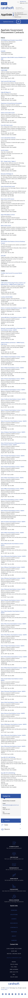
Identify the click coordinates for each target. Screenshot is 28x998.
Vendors (14, 910)
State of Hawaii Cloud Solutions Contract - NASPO (12, 466)
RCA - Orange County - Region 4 (8, 161)
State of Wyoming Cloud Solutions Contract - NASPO (13, 746)
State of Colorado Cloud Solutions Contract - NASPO (13, 410)
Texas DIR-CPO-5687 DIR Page (8, 757)
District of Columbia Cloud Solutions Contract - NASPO (13, 308)
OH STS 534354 (4, 150)
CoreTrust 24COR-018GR (6, 297)
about (14, 936)
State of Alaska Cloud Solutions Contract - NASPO (12, 367)
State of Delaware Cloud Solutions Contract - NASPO (13, 432)
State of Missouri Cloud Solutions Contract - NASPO (13, 567)
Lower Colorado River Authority (8, 137)
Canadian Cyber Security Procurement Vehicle (11, 273)
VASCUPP (3, 255)
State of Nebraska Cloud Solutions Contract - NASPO (13, 589)
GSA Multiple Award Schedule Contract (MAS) (11, 40)
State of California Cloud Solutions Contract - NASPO (13, 399)
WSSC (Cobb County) (6, 225)
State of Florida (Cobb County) (8, 186)
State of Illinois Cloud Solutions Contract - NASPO (12, 488)
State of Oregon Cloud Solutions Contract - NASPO (12, 645)
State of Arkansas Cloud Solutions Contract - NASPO (13, 389)
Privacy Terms (4, 989)
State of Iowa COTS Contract (7, 199)
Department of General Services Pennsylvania (11, 103)
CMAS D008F (4, 70)
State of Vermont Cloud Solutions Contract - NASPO (13, 713)
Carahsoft (7, 988)
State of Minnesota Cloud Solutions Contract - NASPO (13, 556)
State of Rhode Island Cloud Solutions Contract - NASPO (14, 667)
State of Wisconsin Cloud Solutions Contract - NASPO (13, 735)
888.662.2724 (24, 3)
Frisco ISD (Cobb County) (6, 125)
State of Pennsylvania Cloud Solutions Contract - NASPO (14, 656)
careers (14, 940)
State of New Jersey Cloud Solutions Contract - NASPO (13, 623)
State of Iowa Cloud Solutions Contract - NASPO (12, 499)
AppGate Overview (8, 21)
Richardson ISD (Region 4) (7, 174)
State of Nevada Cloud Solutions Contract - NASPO (12, 600)
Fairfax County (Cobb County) (7, 112)
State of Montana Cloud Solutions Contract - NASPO (13, 578)
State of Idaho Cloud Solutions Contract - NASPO (12, 477)
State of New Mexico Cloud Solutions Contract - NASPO (14, 634)
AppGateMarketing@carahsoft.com (11, 805)
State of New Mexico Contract (8, 214)
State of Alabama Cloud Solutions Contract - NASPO (13, 356)
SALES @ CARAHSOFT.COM (14, 957)
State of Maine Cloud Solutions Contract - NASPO (12, 532)
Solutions (14, 914)
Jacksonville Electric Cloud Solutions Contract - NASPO (13, 317)
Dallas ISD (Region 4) (5, 92)
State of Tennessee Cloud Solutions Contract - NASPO (13, 691)
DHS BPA (3, 51)
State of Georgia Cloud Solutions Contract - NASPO (12, 455)
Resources (14, 923)
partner (14, 931)
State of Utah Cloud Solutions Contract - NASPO (12, 702)
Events (14, 919)
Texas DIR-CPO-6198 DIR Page (8, 773)
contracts (14, 927)
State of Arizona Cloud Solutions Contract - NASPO (12, 378)
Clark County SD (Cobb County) (8, 81)
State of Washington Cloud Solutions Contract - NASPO (14, 724)
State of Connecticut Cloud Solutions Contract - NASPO (14, 421)
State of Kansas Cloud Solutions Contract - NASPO (12, 510)
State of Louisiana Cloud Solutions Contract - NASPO (13, 521)
